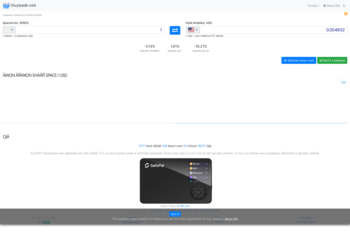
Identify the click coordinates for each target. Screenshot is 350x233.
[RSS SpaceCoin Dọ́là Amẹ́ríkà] (345, 13)
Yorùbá (313, 5)
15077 (202, 146)
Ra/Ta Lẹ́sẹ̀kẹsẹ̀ (333, 60)
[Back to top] (342, 225)
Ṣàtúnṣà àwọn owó (300, 60)
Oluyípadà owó (22, 5)
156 (164, 146)
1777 (142, 146)
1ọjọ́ (343, 82)
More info (231, 219)
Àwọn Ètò (333, 5)
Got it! (175, 214)
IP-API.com (184, 206)
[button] (175, 30)
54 (185, 146)
